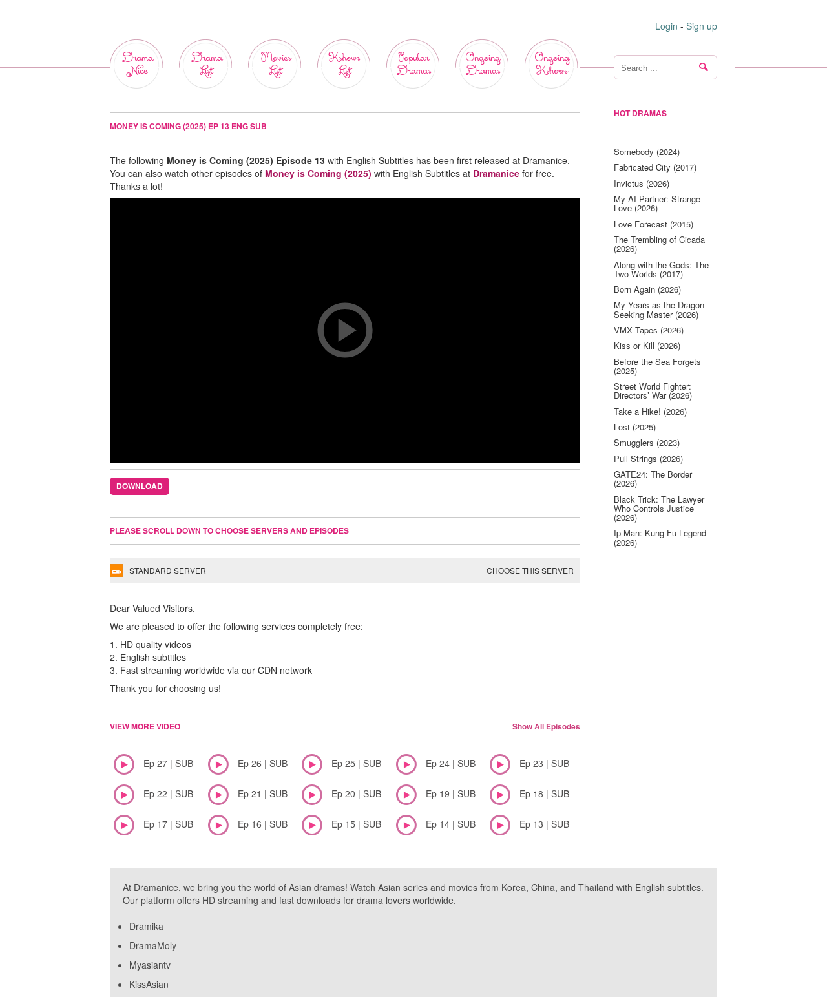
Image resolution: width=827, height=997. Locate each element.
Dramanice (496, 173)
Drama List (206, 64)
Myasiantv (150, 964)
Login (666, 25)
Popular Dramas (413, 64)
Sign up (701, 25)
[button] (345, 330)
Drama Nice (137, 64)
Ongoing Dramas (483, 64)
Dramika (146, 925)
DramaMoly (152, 945)
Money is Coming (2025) (318, 173)
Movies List (275, 64)
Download (139, 486)
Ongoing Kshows (552, 64)
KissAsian (149, 984)
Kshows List (344, 64)
